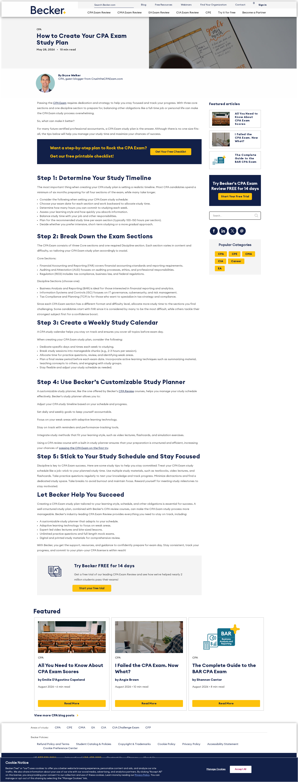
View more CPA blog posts (54, 715)
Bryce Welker (71, 75)
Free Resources (163, 5)
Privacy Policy (191, 744)
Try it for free (226, 12)
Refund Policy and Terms (53, 744)
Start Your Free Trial (235, 196)
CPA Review (126, 391)
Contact (240, 5)
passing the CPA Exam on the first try (83, 448)
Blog (143, 5)
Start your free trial (91, 588)
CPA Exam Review (99, 12)
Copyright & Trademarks (134, 744)
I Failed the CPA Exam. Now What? (246, 138)
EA (93, 727)
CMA (81, 727)
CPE (208, 12)
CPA (39, 29)
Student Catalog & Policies (93, 744)
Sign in (263, 5)
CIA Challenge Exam (125, 727)
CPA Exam (59, 103)
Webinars (186, 5)
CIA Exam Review (187, 12)
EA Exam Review (158, 12)
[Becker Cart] (253, 4)
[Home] (48, 8)
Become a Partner (254, 12)
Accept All (240, 769)
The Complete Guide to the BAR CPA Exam (245, 158)
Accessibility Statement (222, 744)
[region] (149, 769)
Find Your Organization (213, 5)
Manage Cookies (216, 769)
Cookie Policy (166, 744)
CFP (148, 727)
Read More (71, 703)
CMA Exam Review (129, 12)
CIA (103, 727)
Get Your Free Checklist (170, 151)
